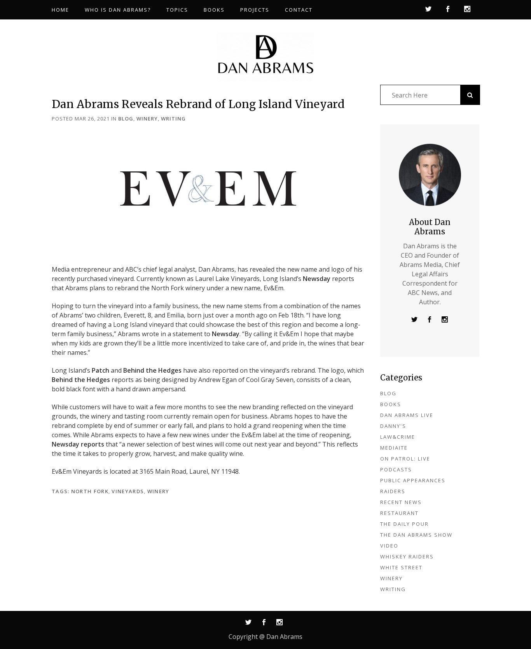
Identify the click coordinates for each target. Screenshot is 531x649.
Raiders (392, 491)
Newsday (316, 278)
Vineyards (128, 491)
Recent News (401, 502)
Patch (100, 370)
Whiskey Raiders (407, 556)
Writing (173, 118)
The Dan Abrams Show (416, 534)
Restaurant (399, 512)
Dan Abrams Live (406, 415)
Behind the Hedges (152, 370)
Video (389, 545)
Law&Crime (397, 436)
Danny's (393, 425)
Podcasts (396, 469)
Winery (147, 118)
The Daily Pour (404, 523)
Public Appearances (412, 480)
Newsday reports (78, 444)
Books (390, 404)
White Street (401, 567)
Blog (125, 118)
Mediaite (394, 447)
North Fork (89, 491)
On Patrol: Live (405, 458)
